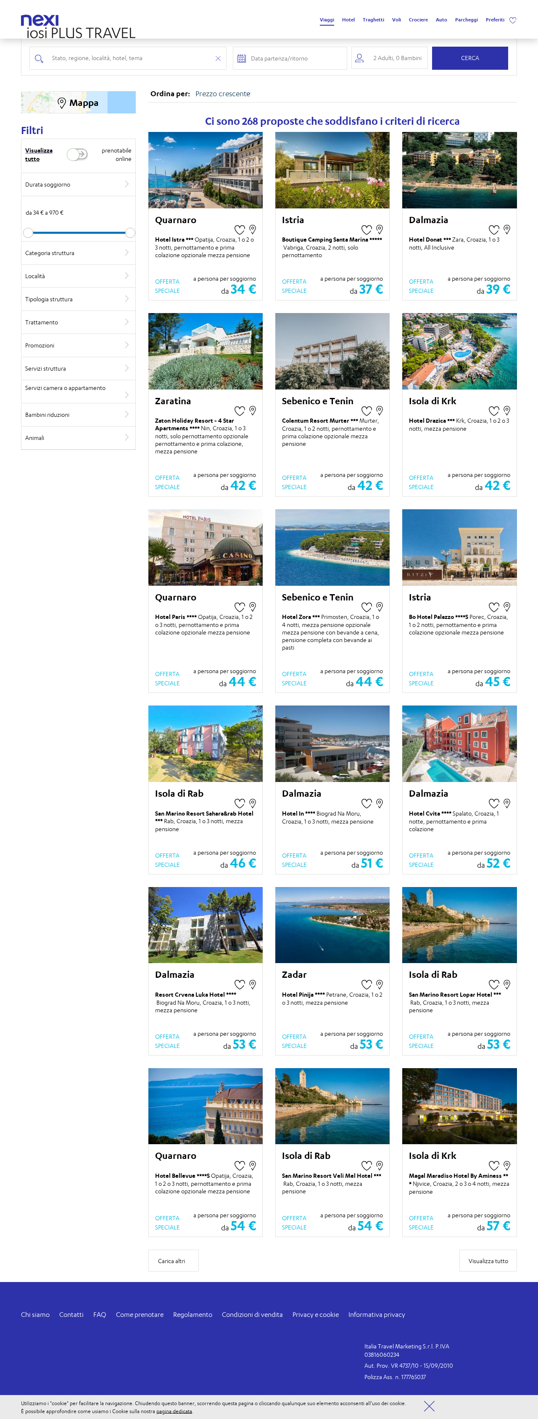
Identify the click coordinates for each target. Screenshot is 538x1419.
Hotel (348, 20)
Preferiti (495, 20)
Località (35, 275)
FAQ (99, 1315)
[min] (78, 232)
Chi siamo (35, 1315)
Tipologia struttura (49, 299)
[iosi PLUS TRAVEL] (78, 30)
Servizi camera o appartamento (65, 387)
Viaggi (327, 20)
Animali (34, 437)
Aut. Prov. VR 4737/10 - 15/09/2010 (408, 1365)
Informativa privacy (376, 1315)
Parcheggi (466, 20)
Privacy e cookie (316, 1315)
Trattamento (41, 322)
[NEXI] (43, 19)
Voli (396, 20)
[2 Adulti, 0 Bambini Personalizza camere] (389, 57)
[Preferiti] (513, 20)
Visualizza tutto (39, 154)
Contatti (71, 1315)
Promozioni (39, 345)
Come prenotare (140, 1315)
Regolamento (192, 1315)
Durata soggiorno (47, 184)
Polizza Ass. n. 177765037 (395, 1376)
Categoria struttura (49, 252)
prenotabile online (116, 154)
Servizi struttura (45, 368)
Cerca (470, 57)
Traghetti (373, 20)
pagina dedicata (174, 1411)
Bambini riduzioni (47, 414)
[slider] (28, 233)
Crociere (418, 20)
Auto (441, 20)
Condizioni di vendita (252, 1315)
